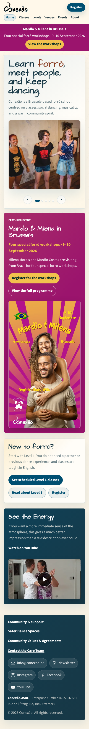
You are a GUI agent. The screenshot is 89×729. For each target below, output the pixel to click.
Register (76, 7)
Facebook (54, 674)
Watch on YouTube (23, 548)
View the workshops (44, 44)
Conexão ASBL (18, 698)
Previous (28, 200)
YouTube (24, 686)
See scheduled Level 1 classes (35, 479)
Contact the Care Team (26, 650)
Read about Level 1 (27, 492)
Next (61, 200)
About (75, 17)
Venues (49, 17)
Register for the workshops (34, 277)
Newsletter (66, 662)
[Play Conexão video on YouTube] (44, 579)
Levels (36, 17)
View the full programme (32, 290)
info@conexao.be (30, 662)
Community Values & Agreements (34, 640)
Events (62, 17)
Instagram (25, 674)
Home (10, 17)
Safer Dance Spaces (23, 631)
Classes (24, 17)
